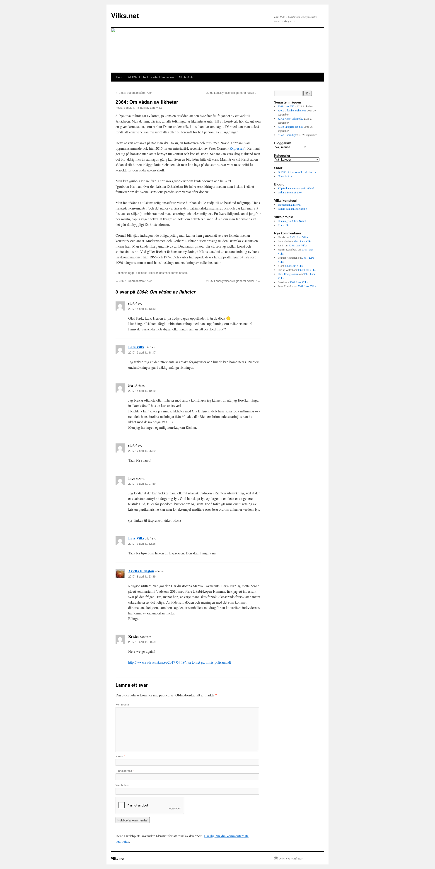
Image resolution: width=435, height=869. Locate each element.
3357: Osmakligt (287, 135)
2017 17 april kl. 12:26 (142, 543)
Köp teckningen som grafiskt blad (296, 188)
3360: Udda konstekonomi (292, 110)
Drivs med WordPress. (291, 858)
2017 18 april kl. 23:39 (142, 576)
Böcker (153, 272)
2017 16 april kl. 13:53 (142, 309)
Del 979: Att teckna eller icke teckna (150, 77)
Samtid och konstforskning (292, 208)
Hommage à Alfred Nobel (292, 221)
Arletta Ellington (141, 570)
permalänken (179, 272)
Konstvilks (284, 225)
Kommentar (124, 704)
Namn (120, 756)
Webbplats (122, 785)
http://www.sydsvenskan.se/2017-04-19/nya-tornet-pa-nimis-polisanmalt (179, 662)
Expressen (237, 148)
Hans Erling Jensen (288, 274)
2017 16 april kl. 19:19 (142, 390)
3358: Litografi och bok (290, 126)
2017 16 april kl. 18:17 (142, 352)
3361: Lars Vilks (287, 106)
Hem (119, 77)
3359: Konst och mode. (290, 118)
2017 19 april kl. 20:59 (142, 642)
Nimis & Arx (187, 77)
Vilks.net (125, 15)
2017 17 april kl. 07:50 (142, 483)
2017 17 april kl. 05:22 (142, 451)
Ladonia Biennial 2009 (290, 192)
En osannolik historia (289, 204)
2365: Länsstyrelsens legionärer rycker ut (233, 92)
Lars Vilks (156, 107)
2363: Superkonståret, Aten (134, 92)
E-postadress (125, 771)
